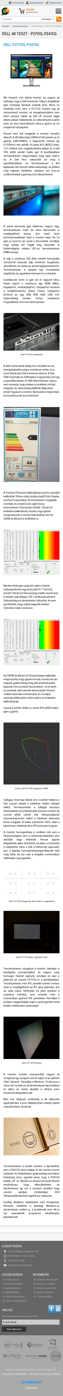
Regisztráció (55, 3)
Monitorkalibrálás (13, 1284)
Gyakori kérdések (44, 1292)
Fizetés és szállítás (45, 1284)
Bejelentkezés (36, 3)
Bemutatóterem (13, 1288)
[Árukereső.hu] (31, 1383)
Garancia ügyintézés (46, 1288)
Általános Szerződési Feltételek (45, 1374)
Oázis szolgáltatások (15, 1301)
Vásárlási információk (47, 1279)
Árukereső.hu (31, 1387)
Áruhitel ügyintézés (14, 1296)
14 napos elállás (44, 1296)
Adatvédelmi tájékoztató (14, 1374)
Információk (18, 3)
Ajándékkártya (12, 1292)
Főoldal (5, 26)
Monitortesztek (20, 26)
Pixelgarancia (12, 1279)
